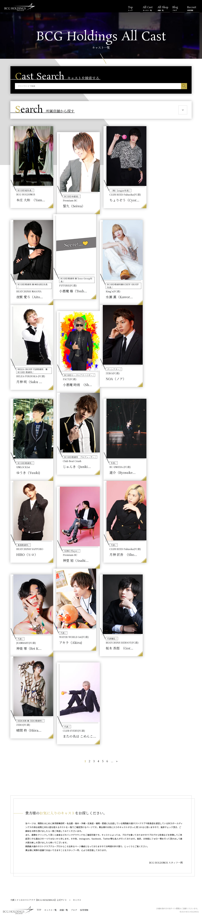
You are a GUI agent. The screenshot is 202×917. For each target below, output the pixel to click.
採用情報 (84, 910)
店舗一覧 (64, 910)
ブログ (74, 910)
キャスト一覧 (50, 910)
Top (130, 9)
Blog (175, 9)
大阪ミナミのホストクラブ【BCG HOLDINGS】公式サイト (38, 900)
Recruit (191, 9)
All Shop (163, 9)
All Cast (148, 9)
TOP (39, 909)
